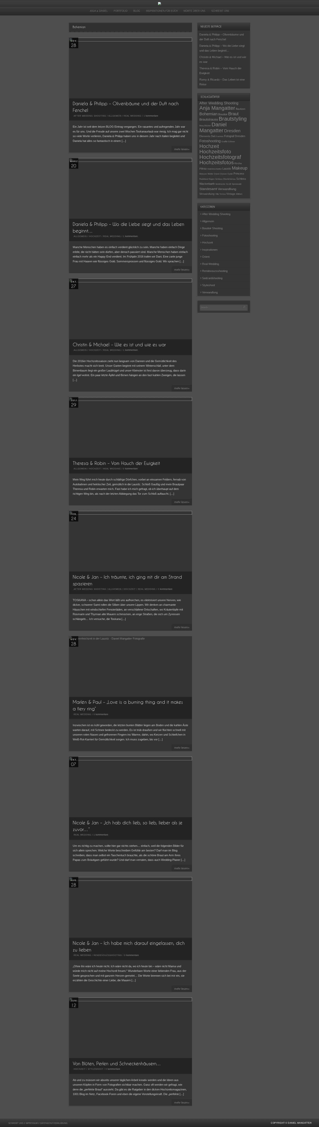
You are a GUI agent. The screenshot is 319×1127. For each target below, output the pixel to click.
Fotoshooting (210, 141)
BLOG (136, 11)
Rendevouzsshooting (108, 955)
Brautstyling (233, 119)
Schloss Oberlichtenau (225, 179)
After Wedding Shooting (90, 116)
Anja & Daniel (99, 11)
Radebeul (203, 179)
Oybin (230, 174)
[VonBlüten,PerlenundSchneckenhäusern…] (117, 1063)
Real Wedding (132, 116)
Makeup (239, 168)
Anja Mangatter (217, 108)
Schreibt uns (220, 11)
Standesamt (208, 189)
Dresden (232, 130)
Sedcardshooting (212, 278)
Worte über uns (194, 11)
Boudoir (222, 114)
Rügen (212, 179)
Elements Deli (207, 136)
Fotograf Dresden (234, 136)
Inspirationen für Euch (162, 11)
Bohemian (208, 114)
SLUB (228, 184)
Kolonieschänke (214, 169)
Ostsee (223, 174)
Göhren (231, 141)
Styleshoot (95, 1069)
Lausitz (226, 168)
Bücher (207, 126)
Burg (201, 126)
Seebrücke (220, 184)
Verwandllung (227, 189)
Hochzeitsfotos (216, 162)
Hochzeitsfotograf (220, 157)
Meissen (203, 174)
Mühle (210, 174)
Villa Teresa (220, 194)
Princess (239, 173)
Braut (233, 113)
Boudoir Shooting (212, 228)
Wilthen (239, 194)
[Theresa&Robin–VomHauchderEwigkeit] (116, 463)
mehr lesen (182, 148)
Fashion (219, 136)
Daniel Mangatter (213, 127)
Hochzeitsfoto (215, 151)
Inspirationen (209, 249)
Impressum (32, 1123)
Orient (216, 174)
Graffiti (224, 141)
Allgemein (114, 116)
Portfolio (121, 11)
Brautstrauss (208, 119)
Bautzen (240, 109)
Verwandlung (207, 193)
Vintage (230, 193)
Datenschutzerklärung (54, 1123)
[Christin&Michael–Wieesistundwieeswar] (119, 344)
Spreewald (236, 184)
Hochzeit (95, 236)
